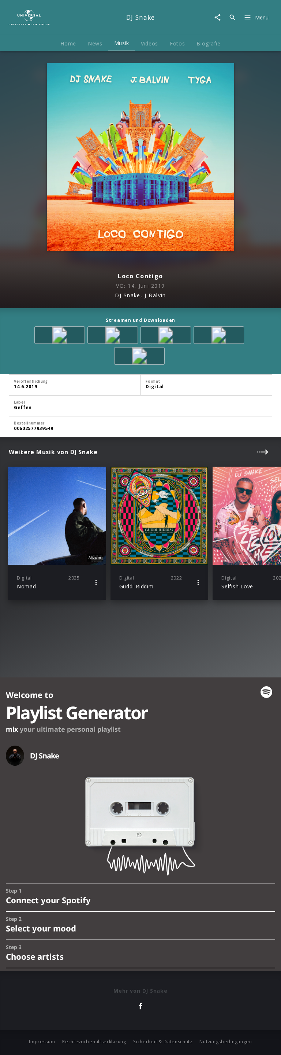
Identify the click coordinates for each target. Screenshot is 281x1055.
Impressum (42, 1042)
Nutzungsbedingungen (225, 1042)
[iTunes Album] (140, 357)
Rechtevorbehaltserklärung (94, 1042)
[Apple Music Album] (60, 336)
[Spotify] (167, 336)
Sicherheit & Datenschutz (162, 1042)
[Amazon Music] (113, 336)
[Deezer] (220, 336)
